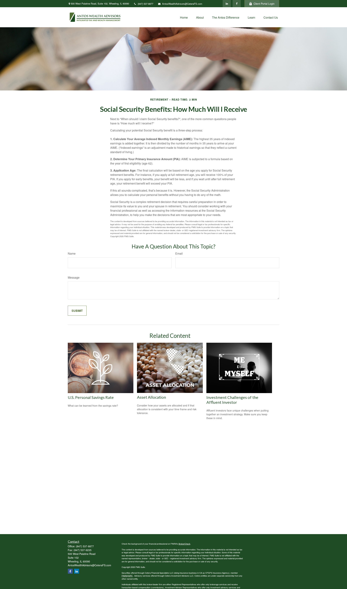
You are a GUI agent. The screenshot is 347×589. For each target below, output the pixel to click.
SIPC (130, 575)
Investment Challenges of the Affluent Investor (232, 400)
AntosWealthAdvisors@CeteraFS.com (182, 3)
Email (179, 253)
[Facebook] (237, 3)
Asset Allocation (151, 397)
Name (72, 253)
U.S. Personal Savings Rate (91, 397)
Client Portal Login (264, 3)
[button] (184, 17)
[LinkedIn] (227, 3)
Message (74, 277)
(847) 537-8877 (145, 3)
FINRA (125, 575)
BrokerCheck (184, 543)
